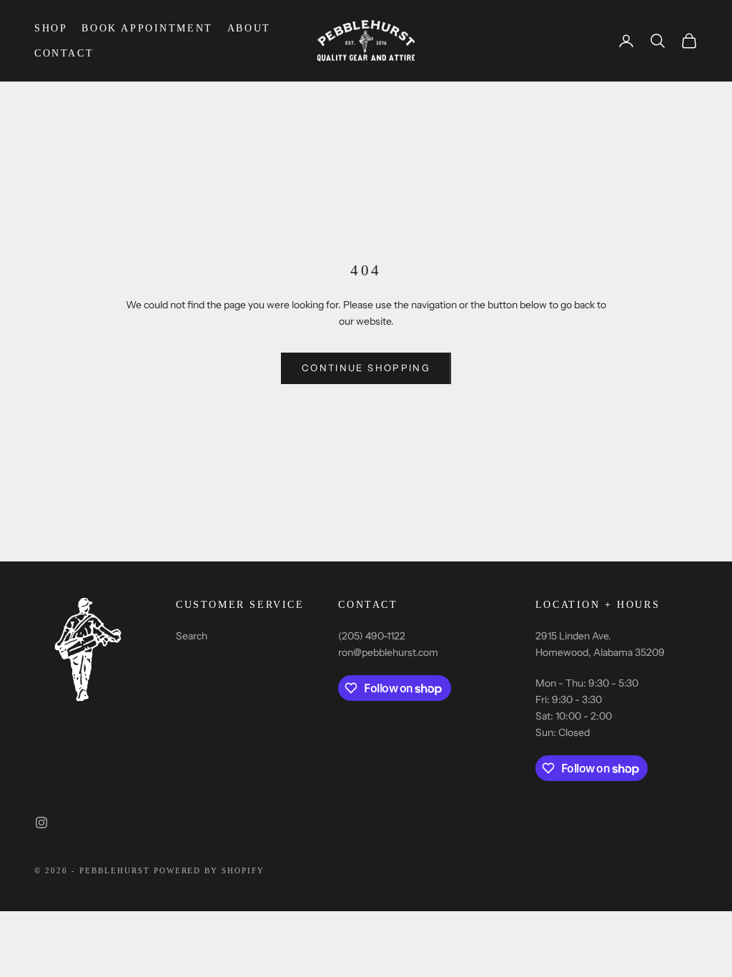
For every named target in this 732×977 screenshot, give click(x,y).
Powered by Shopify (209, 870)
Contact (64, 53)
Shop (50, 28)
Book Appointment (146, 28)
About (249, 28)
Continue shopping (366, 367)
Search (191, 635)
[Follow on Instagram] (41, 822)
